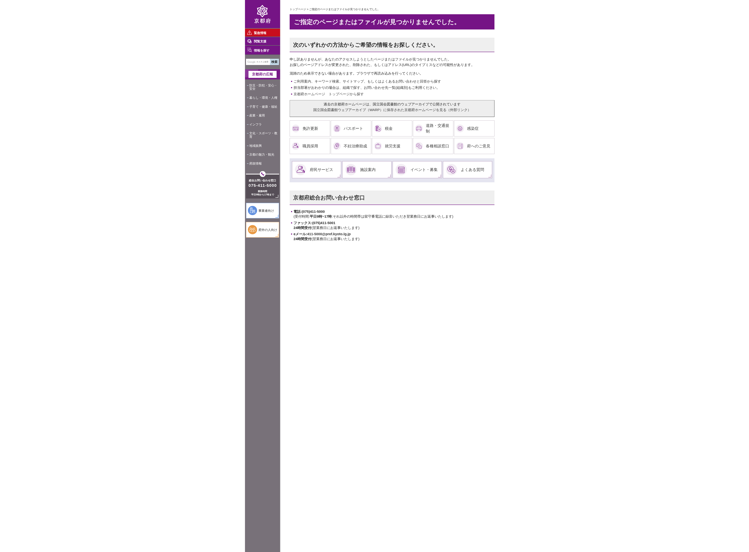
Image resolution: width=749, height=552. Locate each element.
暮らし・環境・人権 (263, 97)
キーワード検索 (327, 81)
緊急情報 (260, 33)
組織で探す (351, 88)
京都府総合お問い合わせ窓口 (329, 198)
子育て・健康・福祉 (263, 106)
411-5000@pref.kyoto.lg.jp (329, 234)
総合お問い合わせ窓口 (262, 180)
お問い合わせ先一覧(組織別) (386, 88)
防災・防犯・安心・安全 (263, 87)
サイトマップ (353, 81)
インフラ (255, 124)
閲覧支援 (260, 41)
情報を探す (262, 50)
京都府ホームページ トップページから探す (329, 94)
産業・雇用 (257, 115)
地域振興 (255, 145)
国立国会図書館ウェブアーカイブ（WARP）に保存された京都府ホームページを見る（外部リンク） (392, 110)
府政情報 (255, 163)
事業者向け (266, 210)
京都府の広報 (262, 74)
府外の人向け (267, 229)
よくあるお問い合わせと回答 (404, 81)
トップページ (298, 9)
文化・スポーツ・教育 (263, 135)
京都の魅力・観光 (261, 154)
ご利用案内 (302, 81)
